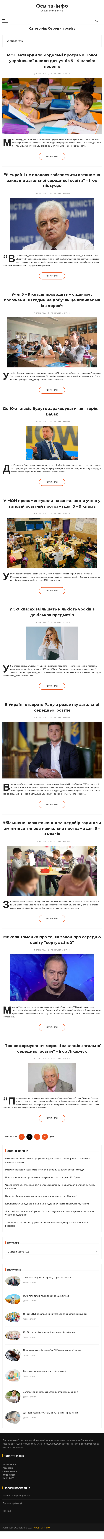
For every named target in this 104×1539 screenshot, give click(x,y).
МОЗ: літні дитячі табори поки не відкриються (46, 1296)
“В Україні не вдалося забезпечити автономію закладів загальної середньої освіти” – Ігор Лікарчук (52, 180)
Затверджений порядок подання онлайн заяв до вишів (50, 1392)
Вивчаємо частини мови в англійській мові (44, 1371)
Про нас (6, 1511)
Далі (52, 1137)
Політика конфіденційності (16, 1495)
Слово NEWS (9, 1471)
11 (45, 1137)
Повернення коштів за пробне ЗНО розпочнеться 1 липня (52, 1350)
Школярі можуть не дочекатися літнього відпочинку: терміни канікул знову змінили (47, 1204)
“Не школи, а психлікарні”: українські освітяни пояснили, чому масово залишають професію (46, 1224)
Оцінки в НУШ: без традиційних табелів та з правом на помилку (55, 1314)
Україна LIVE (9, 1464)
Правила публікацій (12, 1503)
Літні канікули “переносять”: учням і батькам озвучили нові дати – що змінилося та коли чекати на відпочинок (50, 1213)
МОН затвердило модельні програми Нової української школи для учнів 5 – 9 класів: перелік (52, 61)
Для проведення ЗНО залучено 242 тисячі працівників (50, 1413)
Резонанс (7, 1468)
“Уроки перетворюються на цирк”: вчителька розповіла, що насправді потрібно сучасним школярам (50, 1187)
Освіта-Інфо (52, 6)
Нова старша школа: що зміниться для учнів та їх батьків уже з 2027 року (42, 1177)
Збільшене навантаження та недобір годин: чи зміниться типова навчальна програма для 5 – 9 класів (52, 828)
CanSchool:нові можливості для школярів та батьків (49, 1332)
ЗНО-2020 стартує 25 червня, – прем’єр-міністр (47, 1278)
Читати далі (52, 156)
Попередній (11, 1137)
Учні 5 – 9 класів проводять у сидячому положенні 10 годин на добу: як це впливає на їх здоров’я (52, 300)
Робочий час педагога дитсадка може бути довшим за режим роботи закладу (44, 1170)
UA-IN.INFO (8, 1478)
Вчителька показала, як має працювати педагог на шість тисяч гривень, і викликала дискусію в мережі (47, 1160)
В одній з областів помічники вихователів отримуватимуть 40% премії (41, 1196)
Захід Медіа (8, 1475)
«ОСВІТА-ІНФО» (42, 1528)
